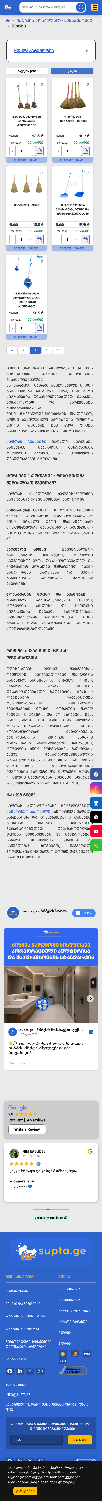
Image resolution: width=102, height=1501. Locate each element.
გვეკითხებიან (70, 1300)
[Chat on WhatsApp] (96, 845)
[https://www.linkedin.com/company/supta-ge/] (96, 803)
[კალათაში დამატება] (39, 151)
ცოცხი (72, 71)
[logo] (8, 6)
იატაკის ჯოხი (27, 71)
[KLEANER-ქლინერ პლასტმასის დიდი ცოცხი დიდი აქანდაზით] (26, 272)
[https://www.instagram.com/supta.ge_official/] (96, 788)
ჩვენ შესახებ (69, 1289)
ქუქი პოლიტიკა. (63, 1482)
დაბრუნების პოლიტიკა (25, 1316)
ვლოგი (65, 1344)
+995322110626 (16, 1385)
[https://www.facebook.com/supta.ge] (96, 774)
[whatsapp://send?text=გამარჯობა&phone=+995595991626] (40, 1371)
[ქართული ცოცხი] (26, 184)
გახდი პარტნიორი (74, 1311)
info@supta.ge (18, 1395)
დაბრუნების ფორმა (22, 1329)
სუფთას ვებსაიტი (26, 441)
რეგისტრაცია (17, 1291)
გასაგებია (25, 1491)
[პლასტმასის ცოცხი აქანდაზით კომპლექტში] (26, 95)
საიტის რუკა (16, 1359)
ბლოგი (65, 1333)
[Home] (51, 1251)
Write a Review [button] (27, 1129)
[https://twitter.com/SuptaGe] (96, 817)
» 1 (58, 350)
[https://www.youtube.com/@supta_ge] (96, 831)
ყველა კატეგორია (34, 50)
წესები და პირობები (23, 1304)
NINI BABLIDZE (34, 1151)
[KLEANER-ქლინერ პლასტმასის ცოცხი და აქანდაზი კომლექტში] (72, 184)
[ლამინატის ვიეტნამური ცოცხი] (72, 95)
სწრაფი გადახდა (73, 1322)
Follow (87, 913)
